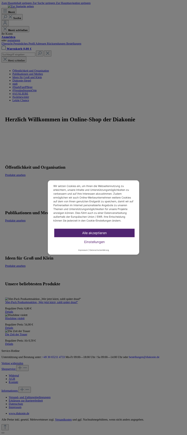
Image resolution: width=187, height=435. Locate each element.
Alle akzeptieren (94, 233)
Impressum (83, 250)
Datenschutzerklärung (99, 250)
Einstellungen (94, 242)
